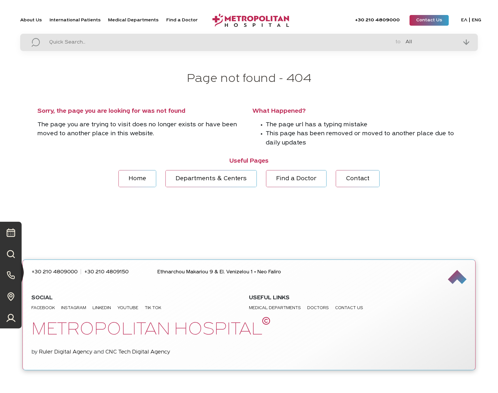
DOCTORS (318, 308)
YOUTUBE (127, 308)
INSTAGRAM (73, 308)
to (398, 42)
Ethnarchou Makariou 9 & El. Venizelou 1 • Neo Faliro (219, 272)
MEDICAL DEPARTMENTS (275, 308)
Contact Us (429, 20)
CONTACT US (349, 308)
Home (137, 179)
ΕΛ (464, 20)
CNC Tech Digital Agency (137, 352)
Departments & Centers (211, 179)
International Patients (75, 20)
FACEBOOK (43, 308)
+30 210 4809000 (54, 272)
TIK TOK (153, 308)
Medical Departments (133, 20)
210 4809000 (377, 20)
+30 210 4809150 (106, 272)
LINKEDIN (102, 308)
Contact (357, 179)
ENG (476, 20)
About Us (31, 20)
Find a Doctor (182, 20)
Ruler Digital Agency (65, 352)
